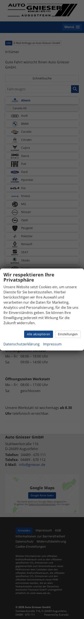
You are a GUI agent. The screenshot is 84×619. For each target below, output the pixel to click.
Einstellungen (68, 334)
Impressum (52, 344)
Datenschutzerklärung (21, 344)
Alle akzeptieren (38, 334)
